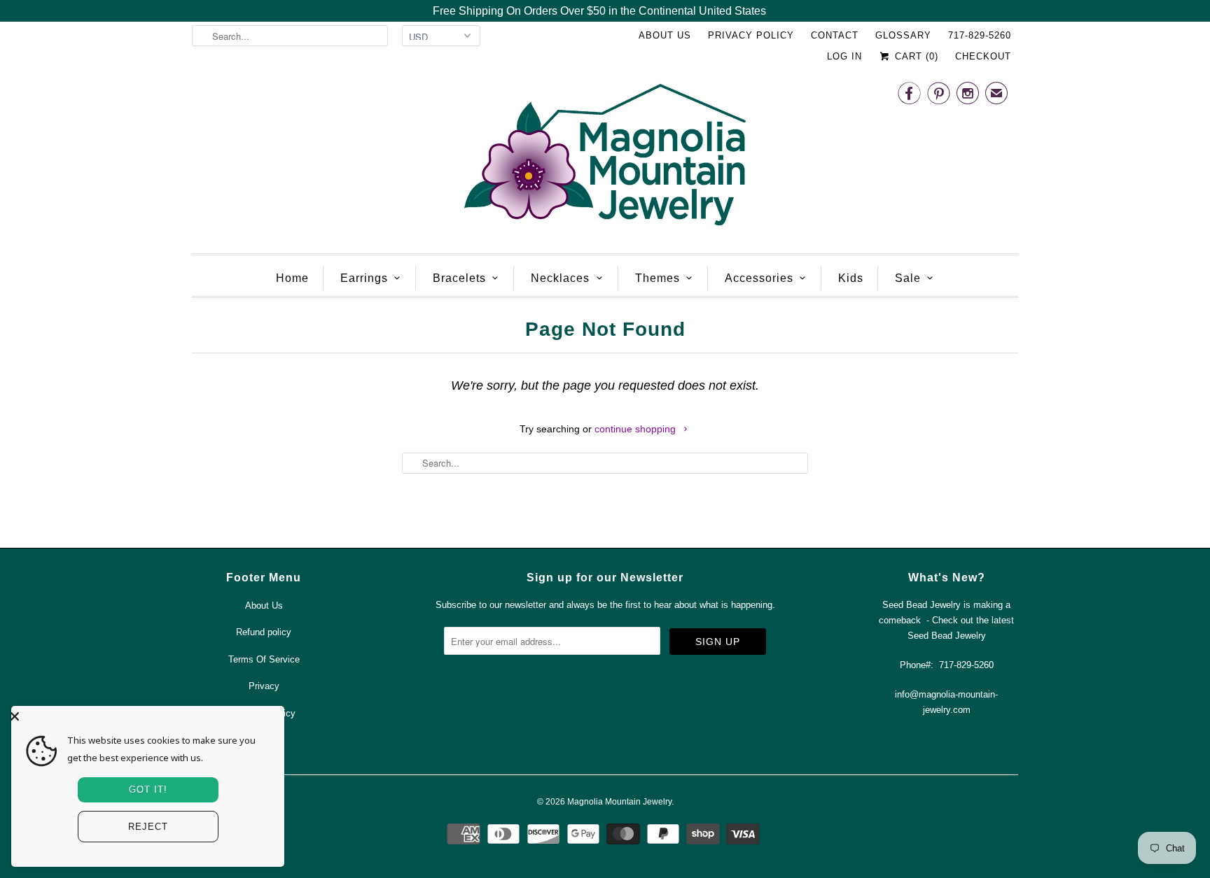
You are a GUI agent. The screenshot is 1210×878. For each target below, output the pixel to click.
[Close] (144, 716)
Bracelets (459, 278)
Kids (850, 278)
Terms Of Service (264, 659)
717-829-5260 (979, 35)
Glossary (903, 35)
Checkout (983, 56)
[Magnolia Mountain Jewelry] (605, 158)
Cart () (914, 56)
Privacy (264, 686)
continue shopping (636, 428)
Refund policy (263, 632)
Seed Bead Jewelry (947, 635)
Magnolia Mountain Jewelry (619, 802)
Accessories (759, 278)
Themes (657, 278)
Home (292, 278)
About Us (665, 35)
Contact (834, 35)
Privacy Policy (751, 35)
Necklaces (560, 278)
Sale (908, 278)
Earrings (364, 278)
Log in (844, 56)
